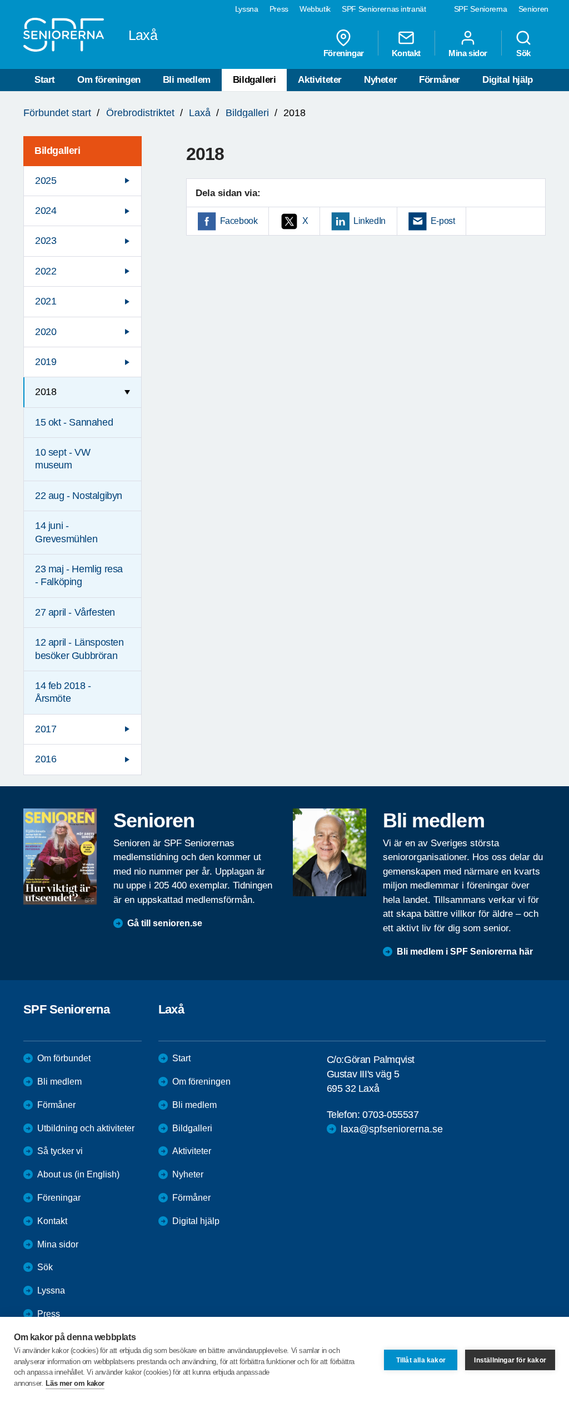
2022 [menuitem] (45, 271)
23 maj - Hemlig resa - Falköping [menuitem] (79, 575)
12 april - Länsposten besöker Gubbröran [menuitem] (79, 649)
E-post (443, 221)
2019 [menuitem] (45, 361)
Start (44, 79)
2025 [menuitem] (45, 180)
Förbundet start (57, 113)
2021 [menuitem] (45, 301)
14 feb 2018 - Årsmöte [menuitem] (63, 692)
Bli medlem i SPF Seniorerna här (465, 951)
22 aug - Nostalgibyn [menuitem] (78, 495)
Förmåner (439, 79)
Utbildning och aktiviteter (85, 1128)
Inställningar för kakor (510, 1360)
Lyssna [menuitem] (246, 8)
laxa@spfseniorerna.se (392, 1129)
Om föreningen (109, 79)
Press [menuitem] (278, 8)
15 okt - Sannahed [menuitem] (74, 422)
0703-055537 (390, 1114)
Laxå (200, 113)
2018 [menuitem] (45, 391)
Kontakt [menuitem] (406, 52)
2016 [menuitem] (45, 759)
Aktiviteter (320, 79)
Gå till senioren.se (164, 923)
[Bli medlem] (329, 852)
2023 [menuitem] (45, 240)
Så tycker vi (60, 1151)
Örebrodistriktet (140, 113)
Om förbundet (64, 1058)
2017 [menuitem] (45, 729)
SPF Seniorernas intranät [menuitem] (384, 8)
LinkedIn (369, 221)
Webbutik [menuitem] (315, 8)
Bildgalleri (254, 79)
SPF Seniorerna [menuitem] (480, 8)
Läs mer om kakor (75, 1383)
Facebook (239, 221)
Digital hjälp (507, 79)
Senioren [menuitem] (533, 8)
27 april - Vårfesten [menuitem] (75, 612)
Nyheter (380, 79)
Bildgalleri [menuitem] (57, 150)
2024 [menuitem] (45, 210)
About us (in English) (78, 1174)
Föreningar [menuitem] (343, 52)
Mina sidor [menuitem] (467, 52)
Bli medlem (187, 79)
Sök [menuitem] (523, 52)
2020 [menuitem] (45, 331)
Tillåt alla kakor (421, 1360)
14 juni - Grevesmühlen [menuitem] (66, 532)
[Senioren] (60, 856)
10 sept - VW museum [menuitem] (62, 459)
